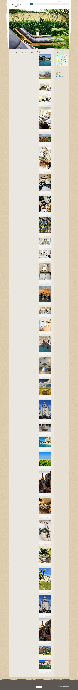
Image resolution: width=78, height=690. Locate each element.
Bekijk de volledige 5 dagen (59, 76)
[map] (62, 60)
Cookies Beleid (39, 687)
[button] (13, 29)
